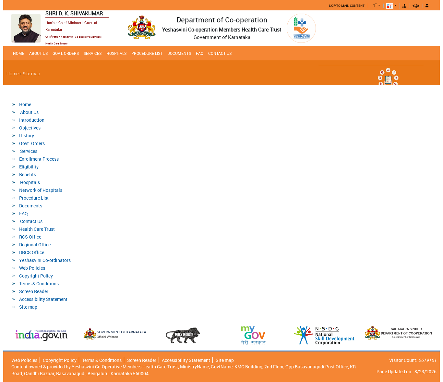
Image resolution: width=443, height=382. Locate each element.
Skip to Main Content (347, 5)
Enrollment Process (39, 159)
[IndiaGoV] (41, 335)
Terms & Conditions (39, 283)
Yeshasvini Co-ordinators (45, 260)
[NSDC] (324, 335)
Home (18, 53)
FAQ (199, 53)
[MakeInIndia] (183, 335)
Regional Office (35, 244)
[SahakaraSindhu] (398, 333)
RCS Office (30, 237)
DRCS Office (31, 252)
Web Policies (32, 268)
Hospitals (116, 53)
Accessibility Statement (43, 299)
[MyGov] (253, 335)
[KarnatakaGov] (116, 334)
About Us (38, 53)
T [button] (375, 6)
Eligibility (29, 167)
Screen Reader (33, 291)
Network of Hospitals (40, 190)
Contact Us (220, 53)
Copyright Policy (36, 276)
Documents (179, 53)
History (26, 135)
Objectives (30, 128)
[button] (392, 6)
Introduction (31, 120)
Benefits (27, 174)
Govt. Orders (66, 53)
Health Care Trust (37, 229)
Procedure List (146, 53)
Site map (31, 74)
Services (93, 53)
